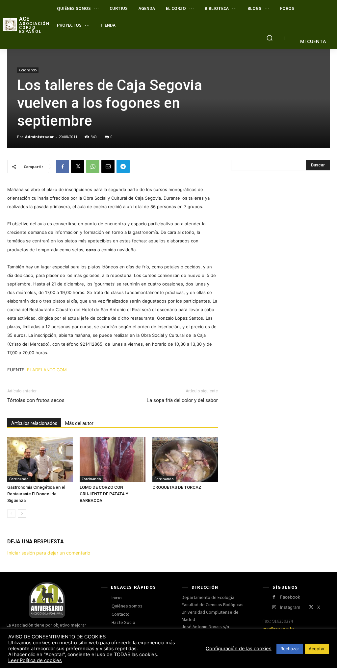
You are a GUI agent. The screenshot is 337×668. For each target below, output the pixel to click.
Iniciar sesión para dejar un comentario (48, 553)
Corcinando (28, 70)
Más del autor (79, 423)
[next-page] (22, 513)
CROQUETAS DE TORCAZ (176, 487)
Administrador (39, 136)
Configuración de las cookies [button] (239, 649)
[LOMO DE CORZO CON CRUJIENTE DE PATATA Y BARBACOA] (112, 459)
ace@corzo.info (278, 628)
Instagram (290, 607)
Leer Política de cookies (35, 660)
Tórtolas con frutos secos (36, 400)
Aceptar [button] (317, 648)
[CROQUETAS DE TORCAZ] (185, 459)
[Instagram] (274, 607)
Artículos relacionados (34, 423)
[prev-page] (11, 513)
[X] (77, 166)
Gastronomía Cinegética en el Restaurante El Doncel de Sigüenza (36, 494)
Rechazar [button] (289, 648)
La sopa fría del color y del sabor (182, 400)
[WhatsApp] (92, 166)
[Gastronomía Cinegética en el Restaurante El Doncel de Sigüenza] (40, 459)
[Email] (108, 166)
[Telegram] (123, 166)
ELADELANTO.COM (47, 369)
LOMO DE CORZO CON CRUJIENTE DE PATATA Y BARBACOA (104, 494)
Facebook (290, 597)
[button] (269, 38)
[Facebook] (62, 166)
